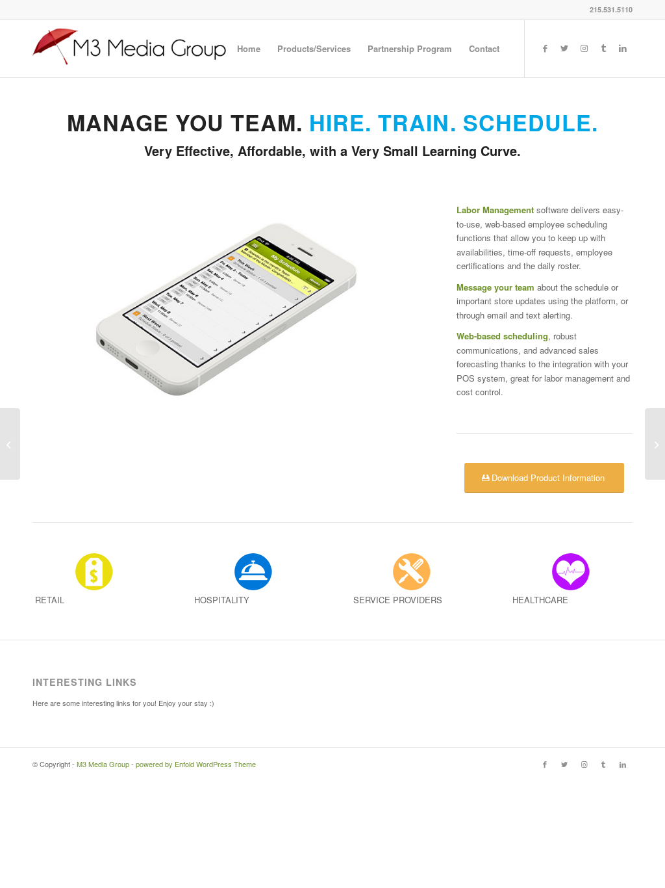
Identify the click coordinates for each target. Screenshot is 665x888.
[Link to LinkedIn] (623, 48)
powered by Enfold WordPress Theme (196, 764)
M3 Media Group (103, 764)
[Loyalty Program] (655, 444)
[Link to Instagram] (584, 48)
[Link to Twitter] (564, 48)
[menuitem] (249, 48)
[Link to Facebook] (545, 48)
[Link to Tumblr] (603, 48)
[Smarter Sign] (10, 444)
